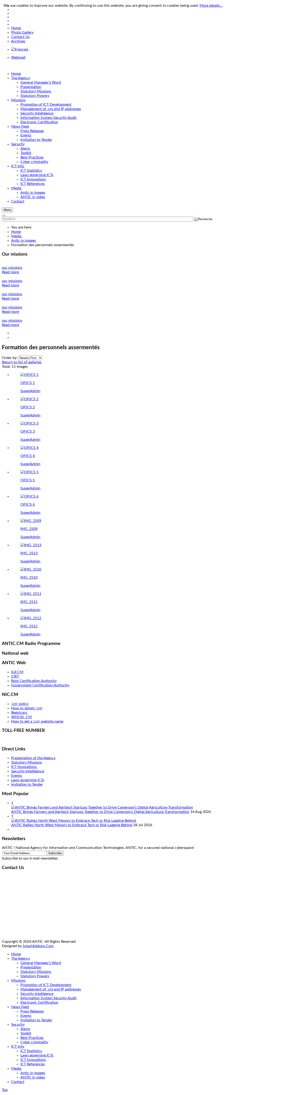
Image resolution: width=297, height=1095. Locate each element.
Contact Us (20, 37)
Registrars (19, 712)
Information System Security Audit (48, 998)
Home (16, 28)
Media (16, 1068)
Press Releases (32, 1011)
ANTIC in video (32, 1077)
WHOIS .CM (21, 717)
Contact (17, 1082)
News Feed (20, 1007)
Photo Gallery (22, 32)
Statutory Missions (26, 762)
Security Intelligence (27, 771)
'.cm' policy (20, 704)
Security (18, 1024)
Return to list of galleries (22, 362)
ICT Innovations (24, 767)
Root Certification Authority (34, 681)
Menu (7, 210)
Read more (10, 272)
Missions (18, 980)
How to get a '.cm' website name (37, 721)
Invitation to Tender (27, 784)
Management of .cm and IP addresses (50, 989)
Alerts (25, 1029)
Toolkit (25, 1033)
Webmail (18, 57)
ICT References (32, 1064)
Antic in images (32, 1073)
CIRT (15, 676)
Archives (18, 41)
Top (5, 1090)
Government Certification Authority (40, 685)
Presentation (30, 967)
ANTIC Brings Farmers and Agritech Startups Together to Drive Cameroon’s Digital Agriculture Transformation (100, 812)
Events (16, 776)
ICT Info (17, 1046)
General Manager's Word (40, 963)
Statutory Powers (34, 976)
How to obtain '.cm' (26, 708)
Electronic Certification (39, 1002)
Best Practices (32, 1038)
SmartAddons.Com (38, 946)
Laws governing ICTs (27, 780)
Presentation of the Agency (33, 758)
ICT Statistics (31, 1051)
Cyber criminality (34, 1042)
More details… (211, 5)
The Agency (20, 958)
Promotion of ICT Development (45, 985)
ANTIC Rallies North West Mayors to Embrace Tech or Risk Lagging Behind (71, 825)
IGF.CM (17, 672)
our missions (12, 268)
